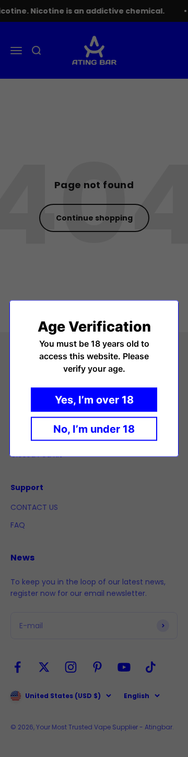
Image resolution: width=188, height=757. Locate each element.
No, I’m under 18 (94, 429)
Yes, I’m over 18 (94, 400)
